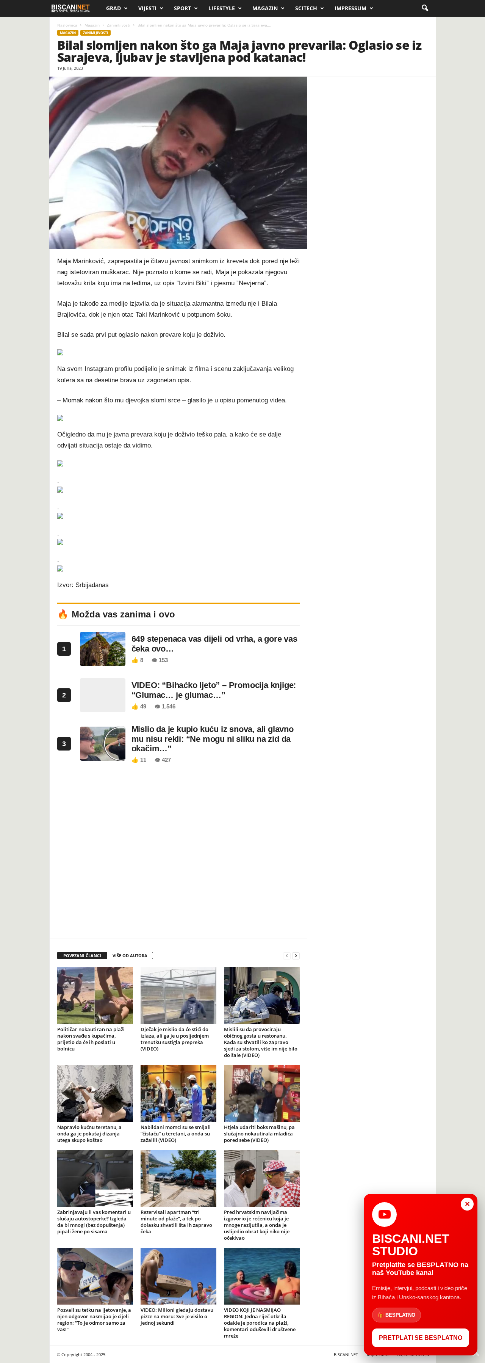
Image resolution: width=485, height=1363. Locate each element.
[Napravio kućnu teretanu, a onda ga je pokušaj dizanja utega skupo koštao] (95, 1093)
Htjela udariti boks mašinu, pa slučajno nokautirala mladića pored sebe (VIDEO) (259, 1133)
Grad (113, 8)
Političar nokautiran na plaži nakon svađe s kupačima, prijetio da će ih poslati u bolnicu (91, 1039)
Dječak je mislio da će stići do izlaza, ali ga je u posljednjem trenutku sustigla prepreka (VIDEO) (175, 1039)
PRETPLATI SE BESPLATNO (420, 1338)
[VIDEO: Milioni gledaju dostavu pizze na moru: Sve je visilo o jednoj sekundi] (178, 1276)
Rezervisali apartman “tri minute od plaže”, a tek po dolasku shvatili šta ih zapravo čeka (176, 1222)
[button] (424, 8)
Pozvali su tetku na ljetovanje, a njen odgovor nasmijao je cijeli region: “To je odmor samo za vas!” (94, 1319)
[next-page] (296, 956)
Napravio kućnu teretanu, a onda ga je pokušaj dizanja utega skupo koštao (89, 1133)
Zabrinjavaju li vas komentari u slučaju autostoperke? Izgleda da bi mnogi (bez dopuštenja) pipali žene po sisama (94, 1222)
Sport (182, 8)
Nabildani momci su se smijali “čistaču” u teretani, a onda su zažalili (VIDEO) (176, 1133)
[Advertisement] (178, 853)
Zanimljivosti (118, 25)
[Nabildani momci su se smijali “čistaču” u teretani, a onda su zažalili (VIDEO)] (178, 1093)
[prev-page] (287, 956)
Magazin (265, 8)
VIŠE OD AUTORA (130, 955)
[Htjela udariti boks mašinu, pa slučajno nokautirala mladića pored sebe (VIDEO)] (262, 1093)
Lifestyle (221, 8)
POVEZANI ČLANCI (82, 955)
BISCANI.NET (346, 1354)
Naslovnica (67, 25)
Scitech (306, 8)
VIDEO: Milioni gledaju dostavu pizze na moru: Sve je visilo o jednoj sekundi (177, 1316)
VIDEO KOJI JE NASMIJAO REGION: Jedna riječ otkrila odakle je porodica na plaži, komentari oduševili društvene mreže (260, 1322)
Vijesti (147, 8)
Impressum (350, 8)
